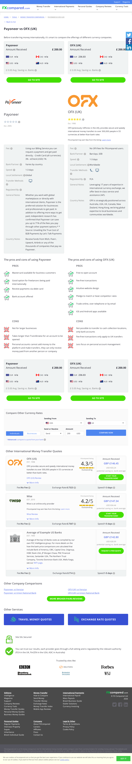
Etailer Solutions (70, 703)
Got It (123, 758)
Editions (7, 693)
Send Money (39, 698)
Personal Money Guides (14, 712)
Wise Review (32, 514)
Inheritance (9, 732)
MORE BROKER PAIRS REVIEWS (66, 598)
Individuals (14, 433)
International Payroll (71, 695)
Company (38, 721)
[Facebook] (120, 705)
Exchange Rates (40, 703)
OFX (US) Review (34, 478)
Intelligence (9, 695)
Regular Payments (12, 724)
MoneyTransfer (43, 6)
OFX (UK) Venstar (77, 589)
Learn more (106, 140)
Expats (7, 729)
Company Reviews (12, 703)
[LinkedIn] (126, 705)
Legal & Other (69, 721)
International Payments (73, 693)
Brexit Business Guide (72, 701)
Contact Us (38, 735)
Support (117, 2)
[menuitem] (15, 695)
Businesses (32, 433)
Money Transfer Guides (14, 709)
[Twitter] (114, 705)
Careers (37, 726)
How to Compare (41, 695)
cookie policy (64, 760)
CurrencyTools (121, 6)
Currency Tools (10, 706)
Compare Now (106, 432)
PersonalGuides (85, 6)
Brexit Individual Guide (14, 735)
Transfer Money (40, 701)
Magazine (126, 2)
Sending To (91, 418)
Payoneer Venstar (14, 589)
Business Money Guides (14, 714)
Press (36, 732)
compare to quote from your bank (26, 439)
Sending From (50, 418)
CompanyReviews (104, 6)
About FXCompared (42, 724)
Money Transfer (40, 693)
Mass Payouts (69, 698)
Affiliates (37, 729)
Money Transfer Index (43, 706)
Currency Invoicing (71, 706)
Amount (69, 429)
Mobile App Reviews (42, 709)
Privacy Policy (68, 726)
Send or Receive (51, 429)
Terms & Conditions (71, 724)
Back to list (11, 22)
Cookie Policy (68, 729)
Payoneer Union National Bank (20, 593)
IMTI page (38, 562)
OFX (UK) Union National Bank (83, 593)
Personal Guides (11, 721)
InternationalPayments (64, 6)
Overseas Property (12, 726)
